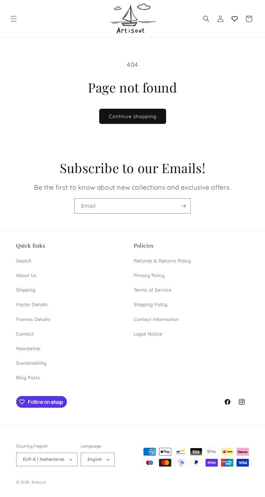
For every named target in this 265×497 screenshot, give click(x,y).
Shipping (26, 290)
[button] (13, 19)
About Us (26, 275)
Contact (25, 334)
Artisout (39, 482)
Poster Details (32, 304)
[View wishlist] (235, 19)
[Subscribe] (183, 206)
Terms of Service (153, 290)
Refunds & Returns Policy (162, 261)
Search (24, 261)
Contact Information (156, 319)
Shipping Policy (151, 304)
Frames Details (33, 319)
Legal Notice (148, 334)
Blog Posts (28, 378)
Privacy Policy (149, 275)
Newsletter (28, 348)
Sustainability (31, 363)
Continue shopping (132, 116)
